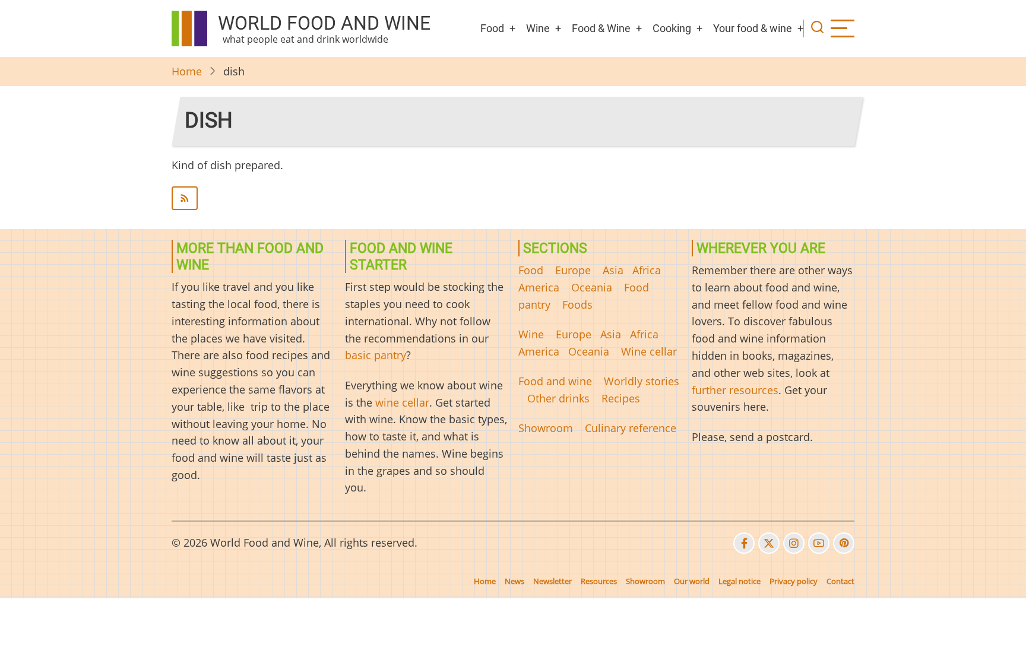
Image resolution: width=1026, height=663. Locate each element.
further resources (735, 390)
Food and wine (555, 381)
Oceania (591, 287)
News (514, 581)
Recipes (620, 398)
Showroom (545, 428)
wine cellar (402, 402)
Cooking (672, 28)
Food (492, 28)
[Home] (189, 28)
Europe (573, 270)
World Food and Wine (324, 23)
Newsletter (552, 581)
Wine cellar (649, 351)
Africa (646, 270)
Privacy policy (794, 581)
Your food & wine (752, 28)
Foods (577, 304)
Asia (613, 270)
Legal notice (739, 581)
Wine (538, 28)
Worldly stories (641, 381)
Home (187, 71)
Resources (599, 581)
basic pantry (375, 355)
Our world (692, 581)
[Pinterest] (843, 543)
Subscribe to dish (513, 198)
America (538, 287)
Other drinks (558, 398)
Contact (840, 581)
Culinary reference (630, 428)
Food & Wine (601, 28)
